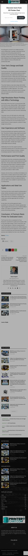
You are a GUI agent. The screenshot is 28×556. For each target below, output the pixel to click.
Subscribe (21, 17)
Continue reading (14, 21)
